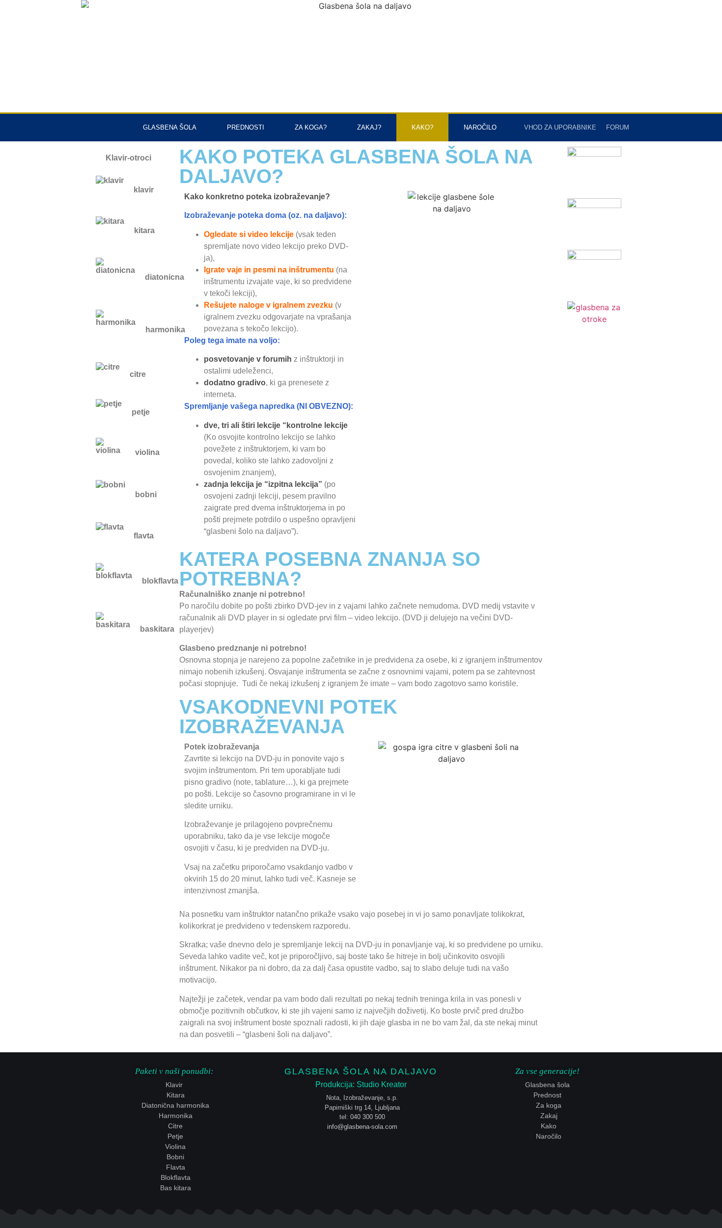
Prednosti (245, 127)
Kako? (422, 127)
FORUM (617, 127)
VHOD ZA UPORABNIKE (560, 127)
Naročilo (480, 127)
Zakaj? (369, 127)
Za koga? (311, 127)
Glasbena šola (169, 127)
